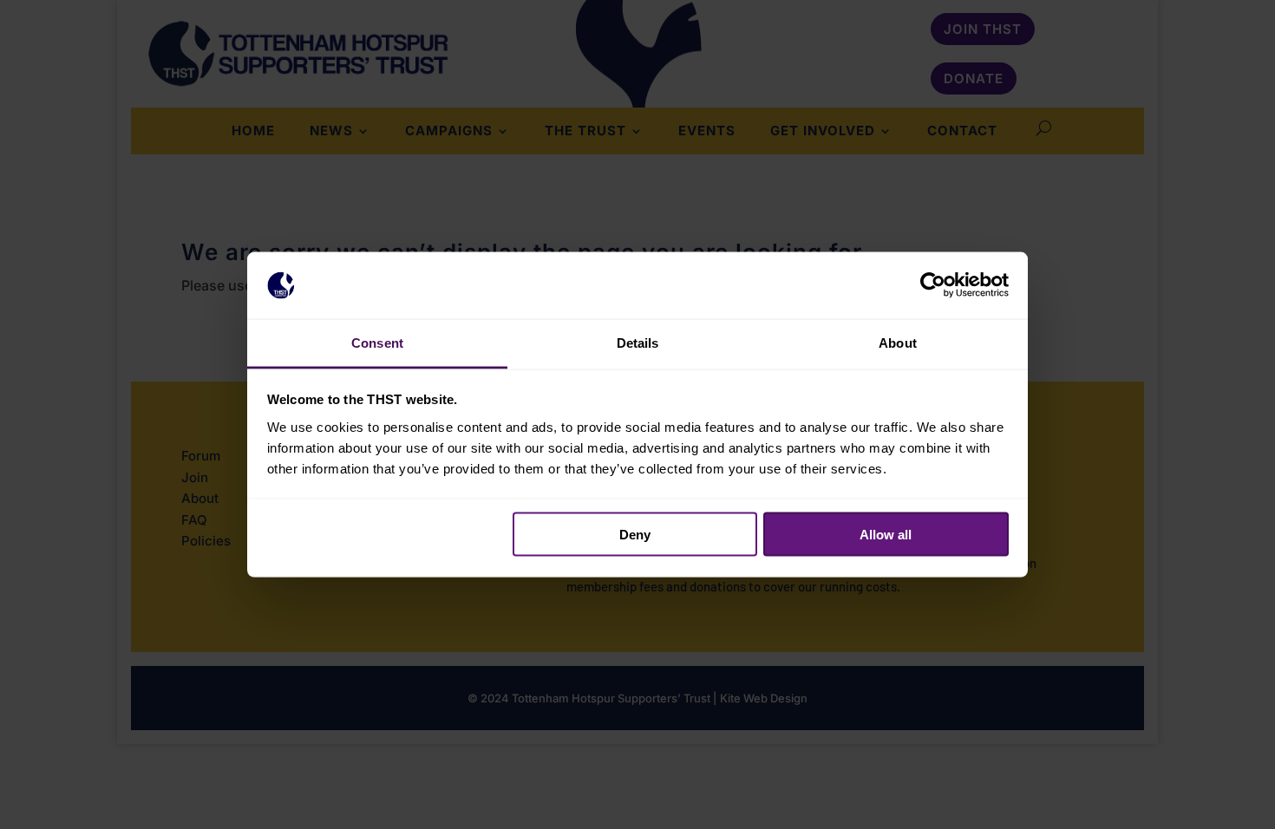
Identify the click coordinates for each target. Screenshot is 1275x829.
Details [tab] (638, 342)
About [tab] (898, 342)
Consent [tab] (377, 342)
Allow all (886, 534)
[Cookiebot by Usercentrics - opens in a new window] (933, 285)
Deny (635, 534)
